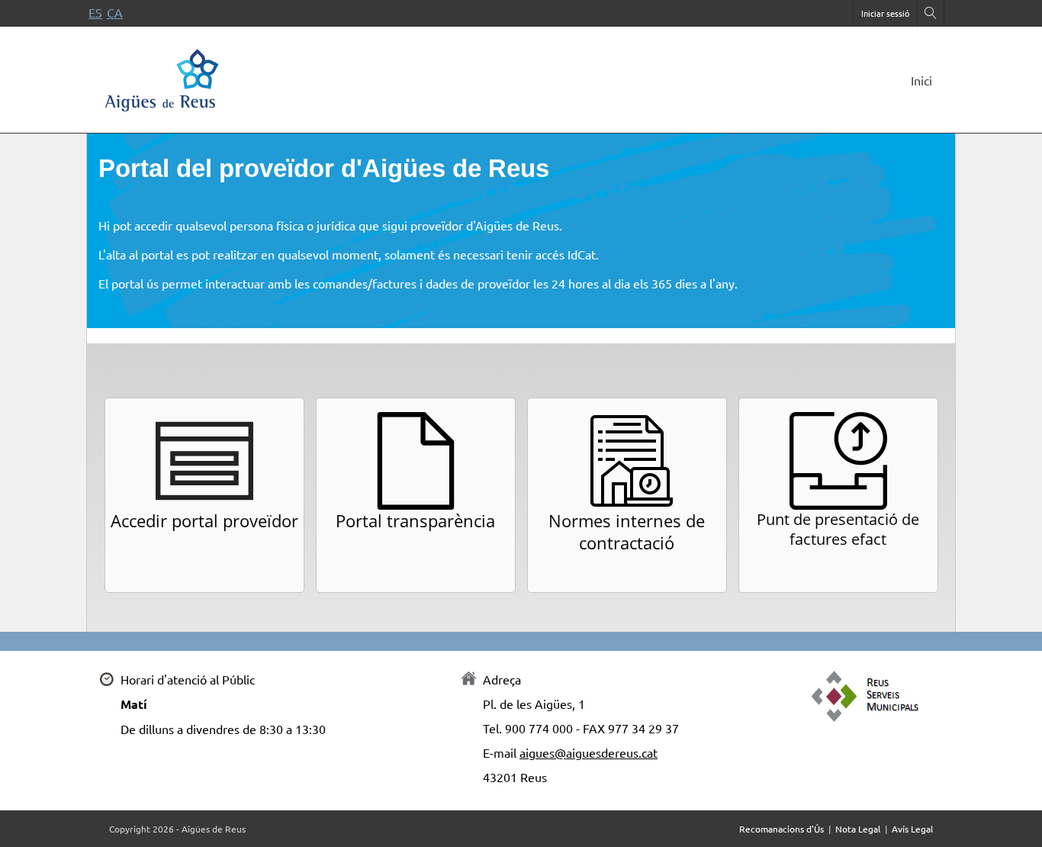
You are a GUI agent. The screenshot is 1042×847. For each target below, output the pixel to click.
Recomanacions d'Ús (781, 829)
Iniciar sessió (885, 13)
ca (115, 12)
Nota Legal (857, 829)
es (95, 12)
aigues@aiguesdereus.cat (588, 752)
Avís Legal (912, 829)
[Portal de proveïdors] (162, 77)
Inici (921, 80)
